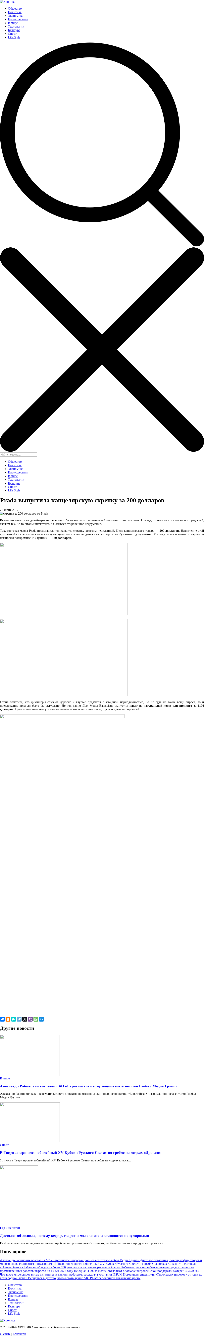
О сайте (5, 1334)
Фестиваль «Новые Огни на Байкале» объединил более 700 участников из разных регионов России (98, 1265)
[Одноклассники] (8, 1019)
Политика (15, 12)
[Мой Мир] (41, 1019)
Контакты (19, 1334)
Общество (15, 8)
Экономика (15, 15)
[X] (24, 1019)
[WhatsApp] (35, 1019)
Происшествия (18, 19)
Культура (14, 30)
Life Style (14, 37)
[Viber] (30, 1019)
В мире (13, 23)
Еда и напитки (10, 1227)
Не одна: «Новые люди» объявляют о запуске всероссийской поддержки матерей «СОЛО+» (136, 1271)
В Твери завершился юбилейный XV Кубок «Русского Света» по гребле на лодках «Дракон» (80, 1152)
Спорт (12, 33)
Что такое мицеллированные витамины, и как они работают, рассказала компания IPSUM (61, 1274)
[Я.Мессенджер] (13, 1019)
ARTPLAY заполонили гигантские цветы (112, 1278)
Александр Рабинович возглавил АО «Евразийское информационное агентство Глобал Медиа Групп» (89, 1086)
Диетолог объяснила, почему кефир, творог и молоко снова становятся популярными (74, 1235)
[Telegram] (19, 1019)
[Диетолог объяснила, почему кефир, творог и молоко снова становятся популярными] (19, 1224)
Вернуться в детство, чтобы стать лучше (56, 1278)
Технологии (16, 26)
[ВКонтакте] (2, 1019)
